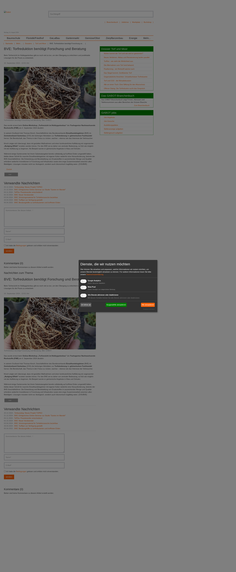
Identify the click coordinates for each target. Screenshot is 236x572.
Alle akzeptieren (148, 305)
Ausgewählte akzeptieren (116, 305)
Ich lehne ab (86, 305)
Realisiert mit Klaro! (149, 309)
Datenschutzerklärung (94, 274)
